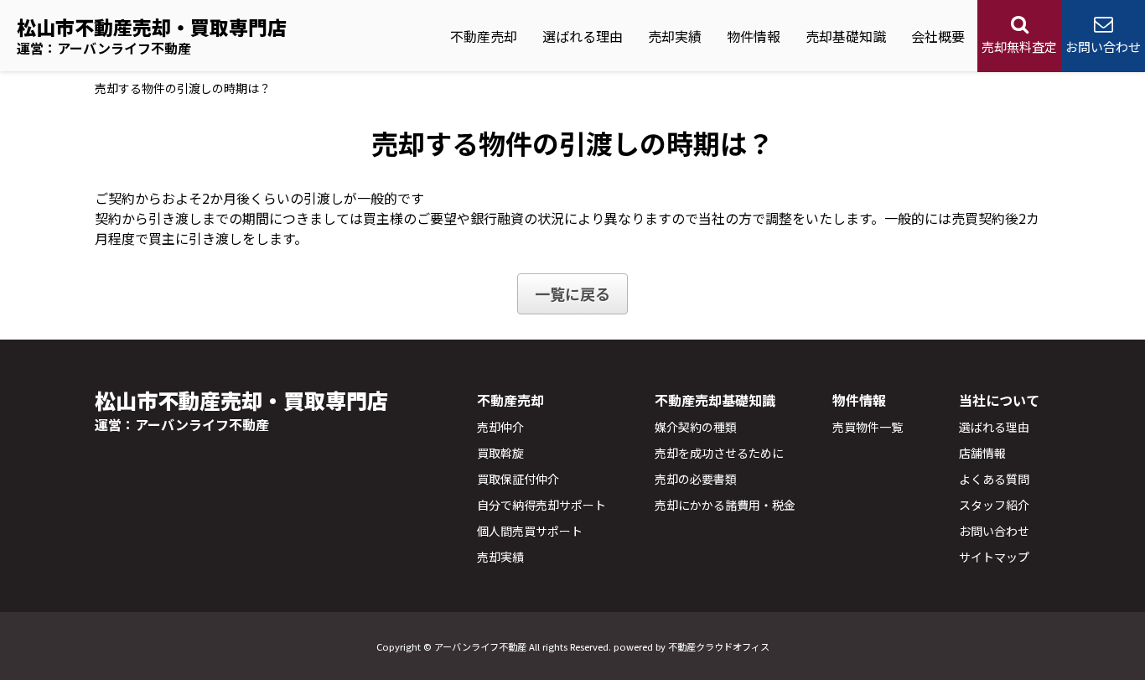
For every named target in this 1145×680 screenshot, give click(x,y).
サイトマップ (994, 556)
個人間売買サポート (530, 530)
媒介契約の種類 (696, 426)
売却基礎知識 (846, 36)
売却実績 (675, 36)
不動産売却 (483, 36)
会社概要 (938, 36)
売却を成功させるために (719, 452)
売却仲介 (500, 426)
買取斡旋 (500, 452)
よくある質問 (994, 478)
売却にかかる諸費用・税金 (725, 504)
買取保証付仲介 (518, 478)
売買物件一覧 (867, 426)
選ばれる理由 (582, 36)
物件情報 (753, 36)
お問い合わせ (994, 530)
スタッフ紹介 (994, 504)
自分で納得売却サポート (541, 504)
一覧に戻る (572, 293)
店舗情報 (982, 452)
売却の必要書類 (696, 478)
